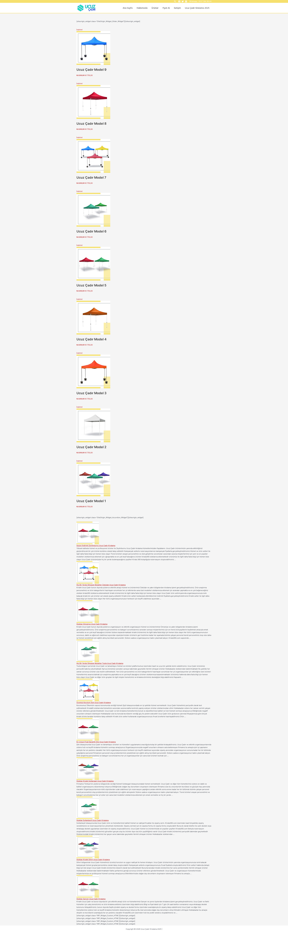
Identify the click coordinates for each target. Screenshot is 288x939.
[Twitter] (183, 1)
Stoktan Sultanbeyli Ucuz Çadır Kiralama (92, 820)
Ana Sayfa (128, 8)
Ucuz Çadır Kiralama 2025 (197, 8)
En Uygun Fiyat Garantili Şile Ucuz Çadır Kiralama (96, 742)
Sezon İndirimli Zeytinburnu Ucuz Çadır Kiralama (95, 545)
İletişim (177, 8)
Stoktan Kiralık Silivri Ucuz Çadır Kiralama (93, 859)
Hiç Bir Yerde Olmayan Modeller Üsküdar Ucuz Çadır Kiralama (101, 585)
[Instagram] (186, 1)
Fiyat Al (166, 8)
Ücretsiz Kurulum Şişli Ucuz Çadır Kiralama (93, 702)
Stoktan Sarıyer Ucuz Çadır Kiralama (90, 899)
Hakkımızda (142, 8)
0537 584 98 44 (205, 1)
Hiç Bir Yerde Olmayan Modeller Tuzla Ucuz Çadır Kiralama (99, 663)
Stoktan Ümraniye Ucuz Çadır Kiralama (91, 624)
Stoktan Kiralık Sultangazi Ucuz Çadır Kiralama (95, 781)
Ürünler (155, 8)
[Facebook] (179, 1)
